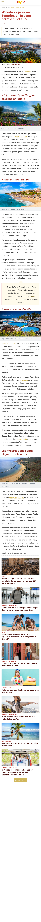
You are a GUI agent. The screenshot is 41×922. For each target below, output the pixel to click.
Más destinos (6, 741)
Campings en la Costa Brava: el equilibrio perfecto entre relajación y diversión (19, 636)
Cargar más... (20, 780)
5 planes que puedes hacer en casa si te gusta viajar (20, 691)
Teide (4, 252)
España (4, 576)
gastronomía (22, 439)
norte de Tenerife (10, 344)
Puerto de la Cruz (16, 497)
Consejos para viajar (17, 7)
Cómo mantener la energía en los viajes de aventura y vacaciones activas (20, 608)
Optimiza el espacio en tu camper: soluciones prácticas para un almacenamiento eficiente (17, 772)
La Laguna (24, 380)
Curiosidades (6, 7)
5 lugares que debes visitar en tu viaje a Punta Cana (20, 744)
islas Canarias (21, 137)
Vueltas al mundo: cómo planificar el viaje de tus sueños (18, 717)
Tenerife (28, 72)
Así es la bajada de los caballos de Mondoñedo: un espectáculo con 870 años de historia (19, 581)
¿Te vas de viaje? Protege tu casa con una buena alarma (19, 664)
